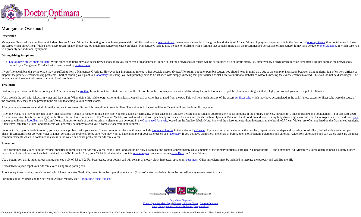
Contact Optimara (209, 203)
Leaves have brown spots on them (29, 61)
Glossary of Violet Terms (185, 203)
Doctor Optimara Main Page (157, 203)
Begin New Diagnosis (181, 200)
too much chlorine (162, 130)
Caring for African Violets (95, 178)
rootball (84, 91)
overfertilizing (327, 45)
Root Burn (33, 120)
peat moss (192, 159)
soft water (199, 130)
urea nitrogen (141, 153)
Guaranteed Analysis (154, 120)
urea (355, 117)
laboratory (102, 75)
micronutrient (166, 42)
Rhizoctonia (82, 65)
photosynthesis (316, 42)
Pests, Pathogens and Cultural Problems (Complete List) (180, 206)
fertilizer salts (243, 97)
